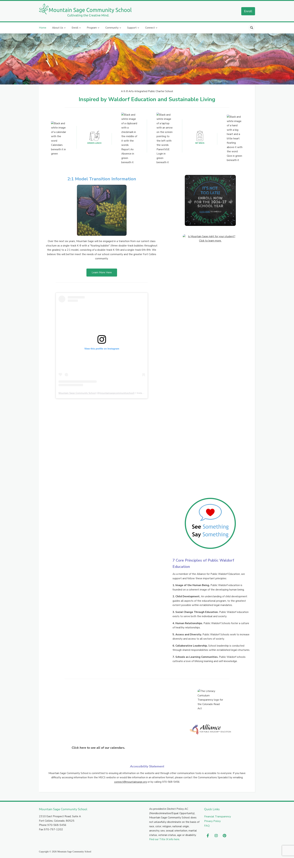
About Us (57, 27)
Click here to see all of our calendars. (98, 748)
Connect (150, 27)
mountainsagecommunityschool (117, 393)
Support (132, 27)
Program (92, 27)
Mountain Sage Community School (77, 393)
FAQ (207, 826)
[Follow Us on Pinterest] (224, 836)
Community (112, 27)
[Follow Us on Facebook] (207, 836)
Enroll (248, 11)
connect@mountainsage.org (130, 782)
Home (42, 27)
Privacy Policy (212, 821)
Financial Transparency (217, 816)
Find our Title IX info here (164, 839)
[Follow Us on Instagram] (216, 836)
